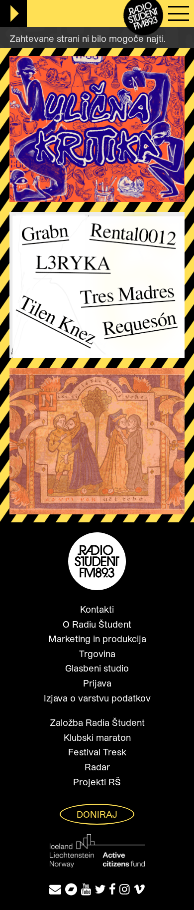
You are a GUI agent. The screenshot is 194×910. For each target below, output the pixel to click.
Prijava (97, 683)
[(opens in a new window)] (71, 889)
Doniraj (97, 814)
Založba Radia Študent (97, 722)
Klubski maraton (97, 737)
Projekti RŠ (97, 781)
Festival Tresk (97, 751)
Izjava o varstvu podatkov (97, 697)
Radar (97, 766)
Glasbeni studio (97, 668)
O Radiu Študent (97, 624)
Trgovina (97, 653)
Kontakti (97, 609)
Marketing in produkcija (97, 638)
